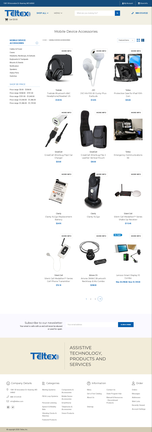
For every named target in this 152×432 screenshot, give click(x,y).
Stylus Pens (14, 73)
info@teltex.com (16, 401)
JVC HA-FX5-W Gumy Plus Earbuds (93, 94)
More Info (67, 51)
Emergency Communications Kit (128, 156)
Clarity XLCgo (93, 217)
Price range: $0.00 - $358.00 (20, 90)
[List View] (142, 40)
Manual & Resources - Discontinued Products (115, 400)
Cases (12, 52)
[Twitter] (12, 407)
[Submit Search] (117, 13)
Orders (134, 390)
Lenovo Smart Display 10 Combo (128, 276)
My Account (128, 3)
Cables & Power (16, 49)
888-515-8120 (141, 13)
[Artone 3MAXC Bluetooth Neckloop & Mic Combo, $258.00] (93, 253)
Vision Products (68, 413)
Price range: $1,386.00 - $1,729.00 (23, 103)
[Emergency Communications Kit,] (128, 129)
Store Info (144, 3)
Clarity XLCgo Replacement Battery (58, 218)
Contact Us (111, 390)
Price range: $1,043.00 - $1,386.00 (23, 100)
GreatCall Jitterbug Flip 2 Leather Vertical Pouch (93, 156)
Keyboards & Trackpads (19, 59)
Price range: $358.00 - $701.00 (21, 93)
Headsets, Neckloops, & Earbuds (22, 56)
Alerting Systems (48, 390)
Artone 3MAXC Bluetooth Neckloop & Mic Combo (93, 279)
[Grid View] (138, 40)
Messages (136, 394)
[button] (44, 13)
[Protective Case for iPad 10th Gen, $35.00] (128, 68)
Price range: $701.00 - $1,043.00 (22, 96)
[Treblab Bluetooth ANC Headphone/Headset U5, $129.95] (58, 68)
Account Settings (138, 409)
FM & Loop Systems (50, 396)
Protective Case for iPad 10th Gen (128, 94)
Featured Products (49, 420)
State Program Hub (114, 394)
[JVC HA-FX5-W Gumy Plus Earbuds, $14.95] (93, 68)
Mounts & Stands (16, 62)
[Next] (100, 298)
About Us (90, 397)
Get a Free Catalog (94, 394)
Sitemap (90, 407)
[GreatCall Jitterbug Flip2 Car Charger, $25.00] (58, 129)
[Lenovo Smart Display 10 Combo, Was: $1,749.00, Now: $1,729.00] (128, 253)
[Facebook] (8, 407)
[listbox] (125, 40)
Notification (14, 66)
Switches (13, 76)
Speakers (13, 69)
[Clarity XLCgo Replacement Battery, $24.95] (58, 191)
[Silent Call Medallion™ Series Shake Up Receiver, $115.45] (128, 191)
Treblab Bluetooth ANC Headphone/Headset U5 (58, 94)
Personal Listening (49, 403)
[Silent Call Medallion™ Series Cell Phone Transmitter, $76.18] (58, 253)
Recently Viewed (138, 405)
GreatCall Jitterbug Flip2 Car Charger (59, 156)
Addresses (136, 397)
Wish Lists (136, 401)
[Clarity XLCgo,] (93, 191)
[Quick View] (70, 50)
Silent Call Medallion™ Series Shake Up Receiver (128, 218)
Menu (57, 13)
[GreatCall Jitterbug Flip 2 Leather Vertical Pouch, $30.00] (93, 129)
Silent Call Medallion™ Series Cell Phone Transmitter (59, 279)
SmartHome (66, 403)
